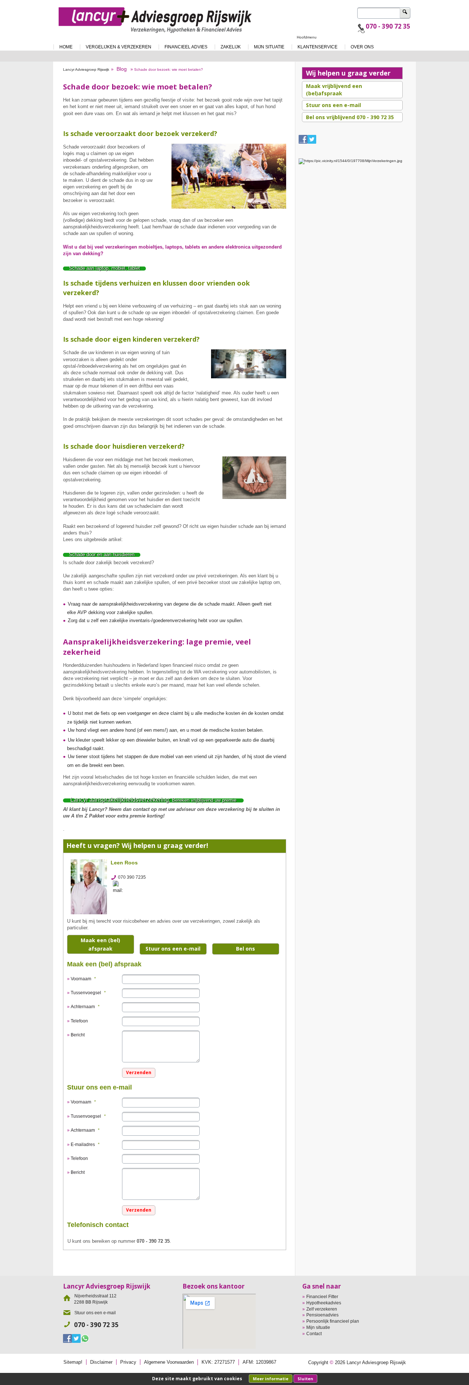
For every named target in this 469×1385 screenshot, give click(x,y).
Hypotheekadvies (323, 1302)
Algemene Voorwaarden (169, 1362)
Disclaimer (101, 1362)
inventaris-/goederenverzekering (163, 620)
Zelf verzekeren (321, 1309)
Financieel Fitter (322, 1296)
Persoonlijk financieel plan (332, 1321)
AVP (82, 612)
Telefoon (79, 1021)
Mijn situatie (318, 1327)
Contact (314, 1333)
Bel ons (245, 948)
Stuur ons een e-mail (172, 948)
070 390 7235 (132, 877)
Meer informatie (270, 1378)
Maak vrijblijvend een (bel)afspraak (334, 89)
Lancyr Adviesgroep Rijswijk (86, 69)
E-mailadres (85, 1144)
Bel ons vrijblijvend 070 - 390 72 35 (350, 117)
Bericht (78, 1034)
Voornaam (83, 978)
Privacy (128, 1362)
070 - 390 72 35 (388, 26)
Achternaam (85, 1006)
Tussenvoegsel (88, 992)
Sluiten (305, 1378)
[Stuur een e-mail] (120, 886)
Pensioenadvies (322, 1315)
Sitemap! (72, 1362)
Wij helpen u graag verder (348, 73)
